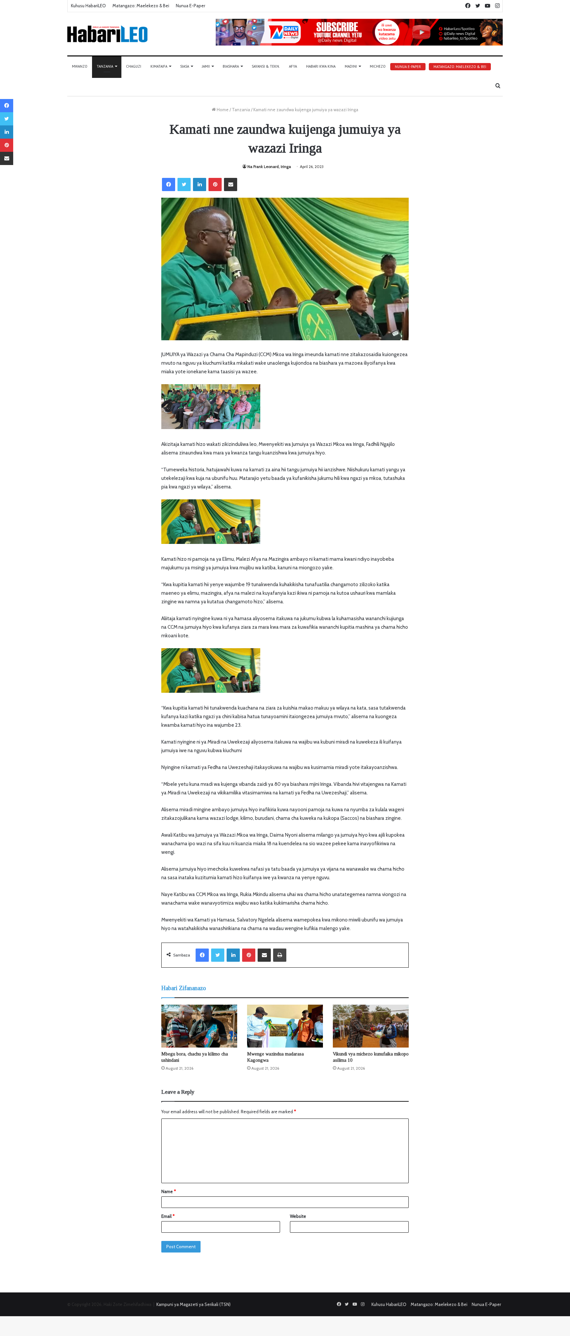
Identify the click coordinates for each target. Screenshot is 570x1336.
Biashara (231, 66)
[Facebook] (168, 184)
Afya (293, 66)
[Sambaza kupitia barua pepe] (230, 184)
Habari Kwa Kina (320, 66)
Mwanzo (79, 66)
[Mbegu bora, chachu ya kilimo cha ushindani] (199, 1026)
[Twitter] (184, 184)
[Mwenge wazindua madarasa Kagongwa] (285, 1026)
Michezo (378, 66)
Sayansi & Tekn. (266, 66)
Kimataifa (158, 66)
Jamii (206, 66)
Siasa (184, 66)
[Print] (279, 955)
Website (298, 1216)
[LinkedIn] (199, 184)
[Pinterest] (215, 184)
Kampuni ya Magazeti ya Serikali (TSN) (193, 1304)
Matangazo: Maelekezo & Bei (140, 5)
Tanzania (105, 66)
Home (222, 109)
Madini (351, 66)
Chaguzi (133, 66)
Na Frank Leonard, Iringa (269, 166)
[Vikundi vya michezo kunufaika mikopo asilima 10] (371, 1026)
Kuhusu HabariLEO (88, 5)
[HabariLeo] (107, 33)
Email (167, 1216)
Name (168, 1191)
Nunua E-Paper (190, 5)
